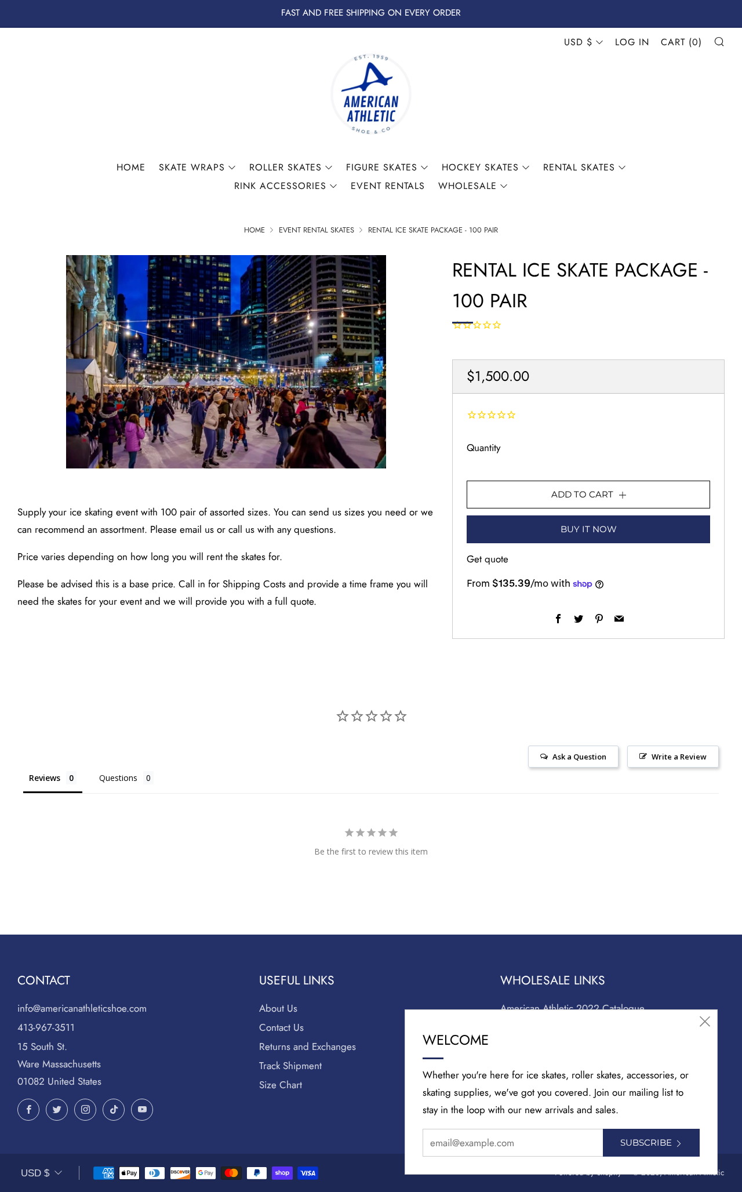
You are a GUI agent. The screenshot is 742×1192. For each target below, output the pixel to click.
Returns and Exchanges (307, 1046)
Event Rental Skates (316, 229)
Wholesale (467, 185)
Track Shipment (290, 1066)
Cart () (681, 42)
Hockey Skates (480, 167)
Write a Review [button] (679, 756)
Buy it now (589, 529)
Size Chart (280, 1085)
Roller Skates (285, 167)
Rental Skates (579, 167)
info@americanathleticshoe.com (82, 1008)
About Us (278, 1008)
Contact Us (281, 1027)
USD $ (578, 42)
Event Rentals (388, 185)
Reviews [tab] (44, 777)
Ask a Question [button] (579, 756)
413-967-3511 (46, 1027)
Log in (632, 42)
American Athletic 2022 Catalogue (572, 1008)
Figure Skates (381, 167)
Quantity (483, 448)
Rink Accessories (280, 185)
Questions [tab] (118, 777)
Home (131, 167)
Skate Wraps (192, 167)
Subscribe (646, 1142)
